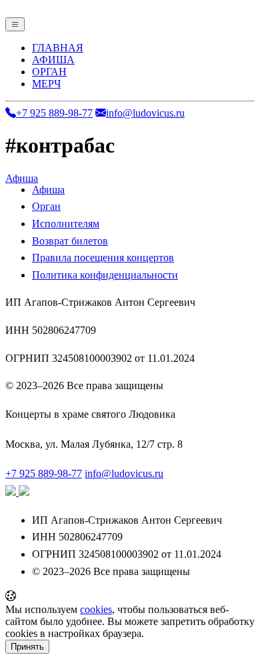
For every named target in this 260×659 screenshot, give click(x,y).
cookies (96, 609)
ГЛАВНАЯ (57, 47)
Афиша (21, 178)
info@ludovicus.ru (145, 113)
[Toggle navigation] (15, 24)
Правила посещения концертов (103, 257)
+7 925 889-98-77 (54, 113)
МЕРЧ (46, 83)
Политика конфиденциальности (105, 275)
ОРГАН (49, 71)
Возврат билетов (70, 241)
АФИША (53, 59)
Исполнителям (65, 223)
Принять (27, 647)
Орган (46, 206)
